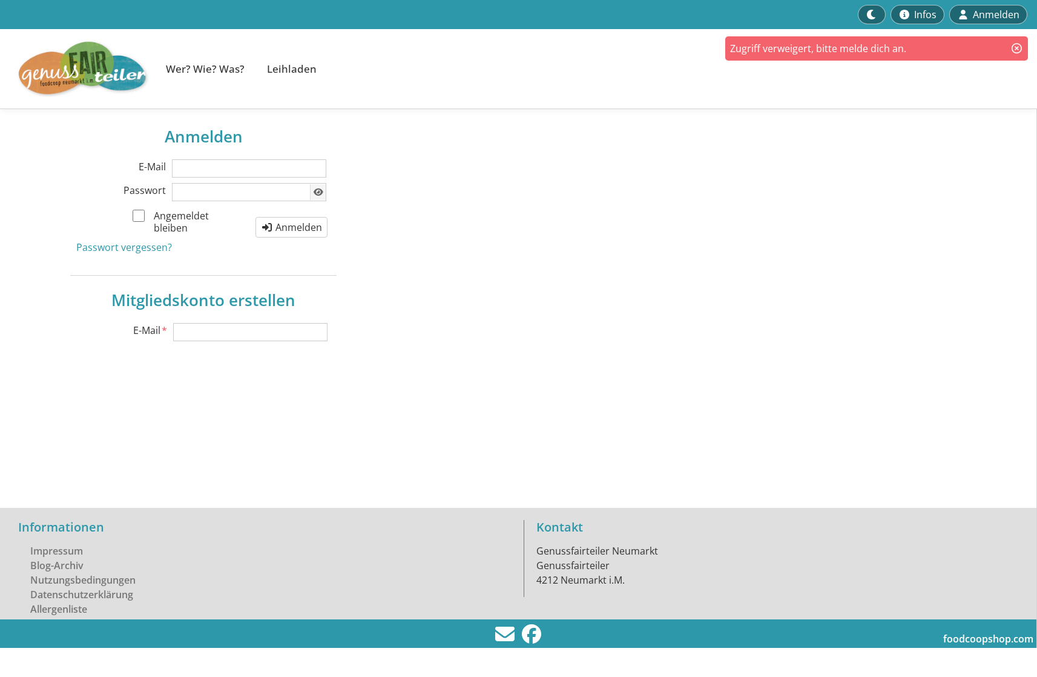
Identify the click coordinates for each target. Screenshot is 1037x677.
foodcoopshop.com (988, 638)
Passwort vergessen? (124, 247)
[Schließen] (1016, 48)
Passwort (144, 190)
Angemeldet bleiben (181, 222)
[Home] (76, 69)
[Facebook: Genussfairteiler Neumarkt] (531, 637)
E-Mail (152, 166)
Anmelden (297, 227)
